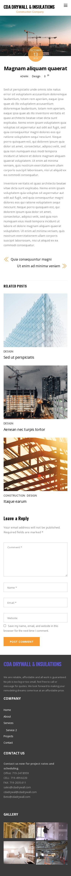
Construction (14, 495)
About (7, 716)
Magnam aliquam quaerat (35, 68)
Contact (8, 742)
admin (24, 76)
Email (11, 602)
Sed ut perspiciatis (19, 357)
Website (12, 618)
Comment (14, 547)
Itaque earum (15, 501)
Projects (8, 736)
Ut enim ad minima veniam (38, 266)
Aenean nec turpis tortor (24, 429)
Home (7, 710)
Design (36, 76)
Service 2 (11, 730)
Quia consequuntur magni (31, 259)
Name (12, 587)
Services (8, 723)
